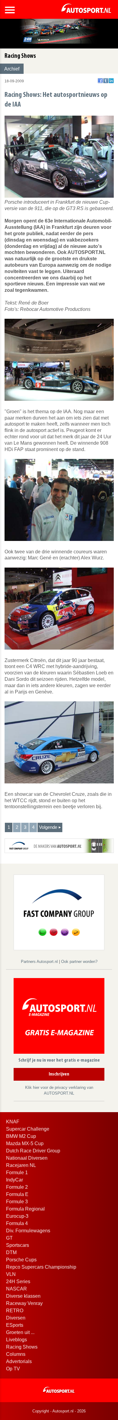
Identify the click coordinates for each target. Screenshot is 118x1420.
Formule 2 (17, 1187)
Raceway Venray (24, 1303)
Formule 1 (17, 1172)
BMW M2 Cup (21, 1136)
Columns (15, 1354)
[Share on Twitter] (105, 80)
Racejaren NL (21, 1165)
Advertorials (19, 1361)
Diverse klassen (23, 1296)
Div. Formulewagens (28, 1230)
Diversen (15, 1317)
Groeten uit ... (20, 1332)
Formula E (17, 1194)
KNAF (12, 1121)
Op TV (13, 1368)
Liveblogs (16, 1339)
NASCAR (16, 1288)
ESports (14, 1325)
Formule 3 (17, 1201)
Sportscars (17, 1245)
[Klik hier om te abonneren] (59, 1017)
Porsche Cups (21, 1259)
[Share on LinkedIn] (111, 80)
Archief (11, 68)
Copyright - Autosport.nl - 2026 (59, 1411)
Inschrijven (59, 1074)
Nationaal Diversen (27, 1158)
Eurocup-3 (17, 1216)
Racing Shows (22, 1346)
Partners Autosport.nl (40, 961)
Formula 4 (17, 1223)
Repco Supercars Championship (41, 1267)
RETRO (14, 1310)
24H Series (18, 1281)
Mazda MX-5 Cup (25, 1143)
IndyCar (14, 1179)
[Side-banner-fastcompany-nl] (59, 911)
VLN (11, 1274)
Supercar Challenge (27, 1129)
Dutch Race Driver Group (33, 1150)
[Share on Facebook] (100, 80)
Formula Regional (25, 1208)
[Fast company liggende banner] (59, 845)
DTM (11, 1252)
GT (9, 1237)
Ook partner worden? (79, 961)
